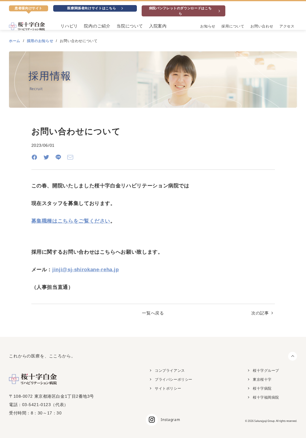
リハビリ (69, 26)
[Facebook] (34, 157)
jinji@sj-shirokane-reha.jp (85, 269)
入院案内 (158, 26)
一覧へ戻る (153, 313)
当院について (130, 26)
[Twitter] (46, 157)
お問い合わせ (261, 26)
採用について (232, 26)
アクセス (287, 26)
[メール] (70, 157)
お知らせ (207, 26)
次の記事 (260, 313)
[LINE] (58, 157)
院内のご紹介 (97, 26)
